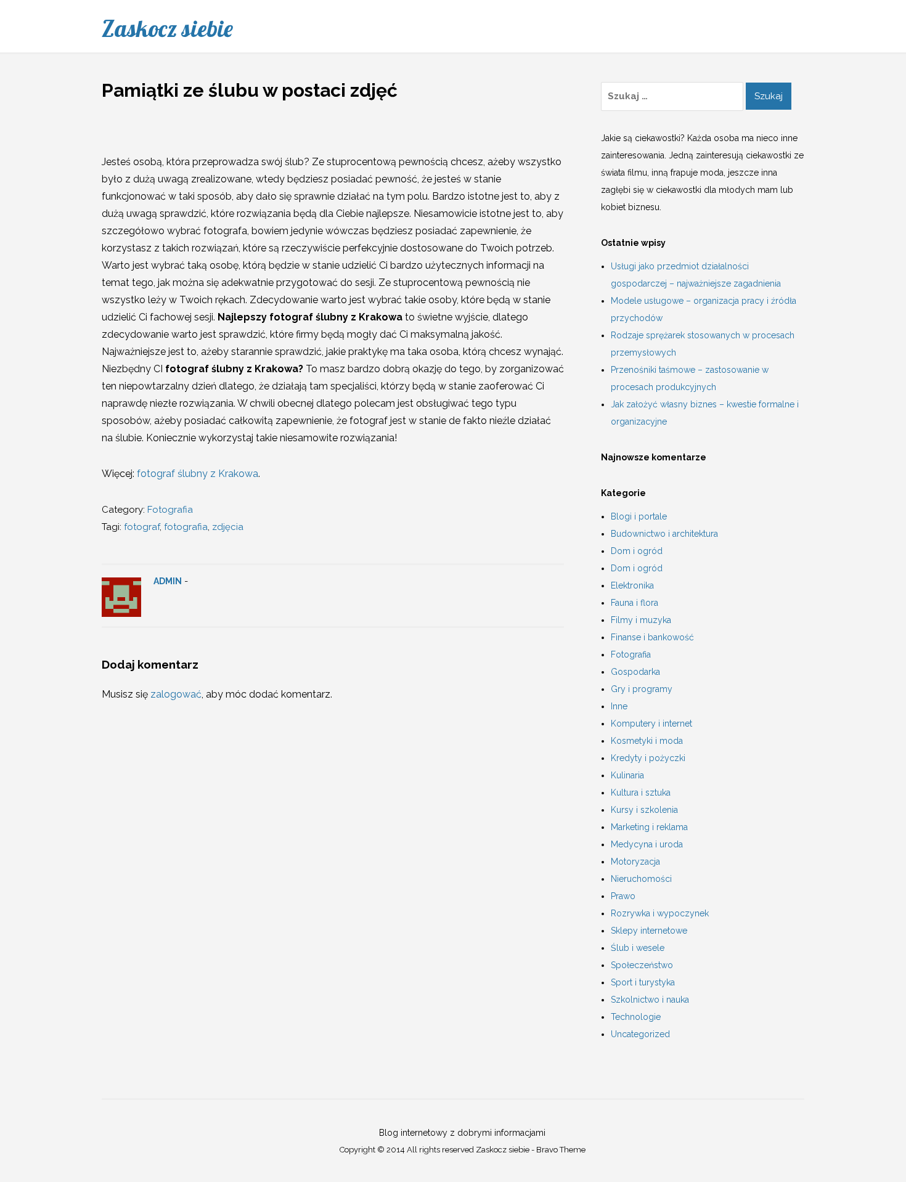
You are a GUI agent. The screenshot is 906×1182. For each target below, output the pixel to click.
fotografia (186, 526)
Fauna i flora (634, 603)
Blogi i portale (639, 516)
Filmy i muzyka (641, 620)
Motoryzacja (635, 861)
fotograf (142, 526)
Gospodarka (635, 672)
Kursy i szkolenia (644, 810)
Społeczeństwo (642, 965)
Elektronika (632, 585)
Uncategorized (640, 1034)
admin (167, 581)
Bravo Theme (561, 1149)
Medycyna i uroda (647, 844)
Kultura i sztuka (641, 792)
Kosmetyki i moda (647, 741)
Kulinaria (627, 775)
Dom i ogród (637, 551)
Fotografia (170, 509)
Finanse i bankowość (652, 637)
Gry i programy (641, 689)
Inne (619, 706)
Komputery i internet (651, 723)
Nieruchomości (641, 879)
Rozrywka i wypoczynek (660, 913)
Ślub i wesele (637, 948)
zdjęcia (227, 526)
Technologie (636, 1017)
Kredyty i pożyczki (648, 758)
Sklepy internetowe (649, 930)
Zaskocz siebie (167, 28)
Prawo (623, 896)
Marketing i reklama (649, 827)
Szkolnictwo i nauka (650, 1000)
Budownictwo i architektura (664, 534)
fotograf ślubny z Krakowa (197, 473)
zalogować (176, 694)
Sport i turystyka (643, 982)
